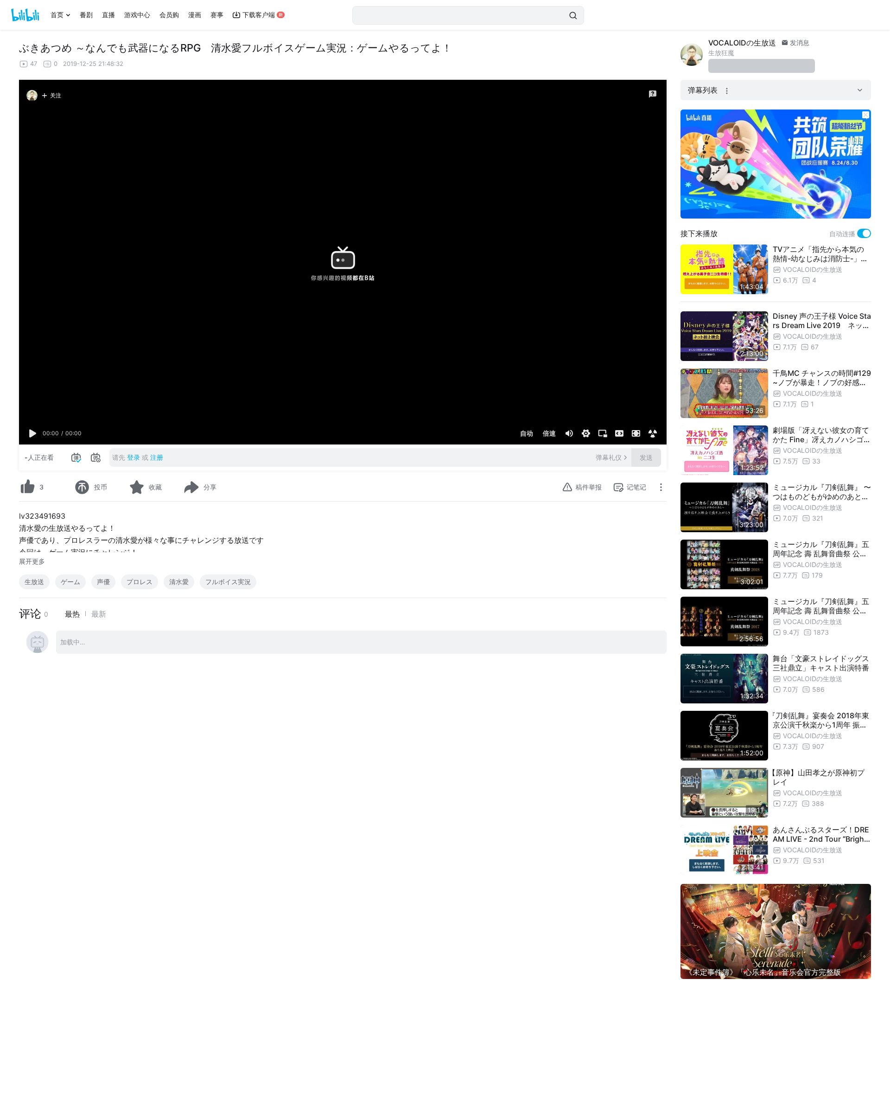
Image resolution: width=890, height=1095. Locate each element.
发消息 (798, 42)
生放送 (34, 582)
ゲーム (70, 582)
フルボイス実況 (228, 582)
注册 (156, 457)
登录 (133, 457)
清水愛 (179, 582)
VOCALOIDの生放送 (742, 42)
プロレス (140, 582)
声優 (103, 582)
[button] (33, 433)
